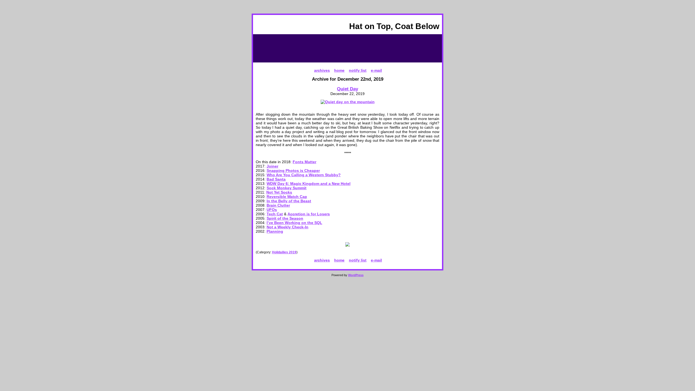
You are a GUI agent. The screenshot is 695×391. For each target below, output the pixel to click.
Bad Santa (276, 179)
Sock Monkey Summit (287, 188)
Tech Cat (275, 214)
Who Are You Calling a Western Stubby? (304, 175)
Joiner (272, 166)
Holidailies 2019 (284, 252)
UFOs (272, 209)
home (339, 70)
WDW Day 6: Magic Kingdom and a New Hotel (308, 183)
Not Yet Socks (279, 192)
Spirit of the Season (285, 218)
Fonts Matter (304, 162)
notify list (358, 70)
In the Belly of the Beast (289, 201)
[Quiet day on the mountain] (348, 102)
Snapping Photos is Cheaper (293, 170)
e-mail (376, 70)
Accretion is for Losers (309, 214)
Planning (275, 231)
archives (322, 70)
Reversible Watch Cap (287, 196)
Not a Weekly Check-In (287, 227)
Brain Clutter (278, 205)
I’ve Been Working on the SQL (294, 222)
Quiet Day (347, 89)
